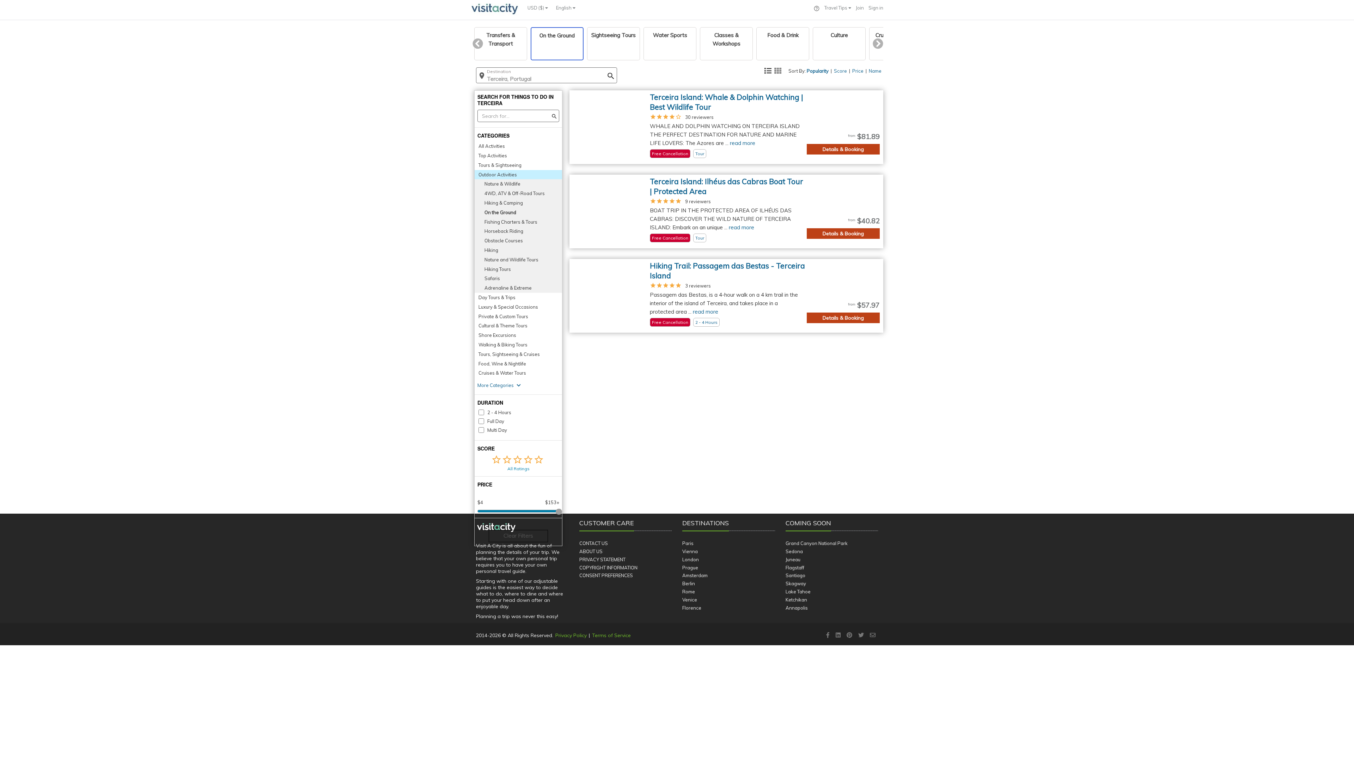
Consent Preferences (606, 575)
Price (858, 71)
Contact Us (593, 543)
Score (840, 71)
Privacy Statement (602, 559)
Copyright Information (608, 567)
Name (875, 71)
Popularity (818, 71)
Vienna (690, 551)
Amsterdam (695, 575)
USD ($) (536, 8)
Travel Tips (836, 8)
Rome (688, 591)
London (690, 559)
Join (860, 8)
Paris (688, 543)
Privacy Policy (571, 635)
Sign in (875, 8)
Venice (689, 600)
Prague (690, 567)
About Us (591, 551)
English (564, 8)
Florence (691, 608)
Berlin (688, 583)
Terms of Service (611, 635)
